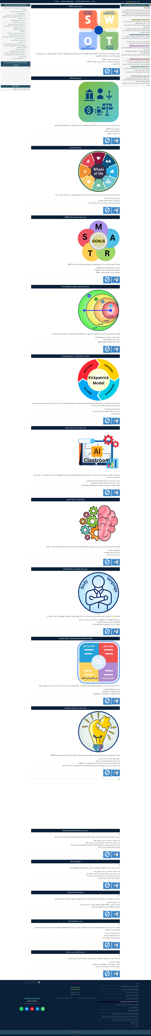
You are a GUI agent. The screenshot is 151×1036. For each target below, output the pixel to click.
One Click (78, 1032)
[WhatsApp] (21, 1009)
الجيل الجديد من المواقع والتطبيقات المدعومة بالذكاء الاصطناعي (60, 998)
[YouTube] (32, 1009)
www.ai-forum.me (76, 994)
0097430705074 (75, 987)
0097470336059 (75, 989)
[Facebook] (27, 1009)
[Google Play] (43, 1009)
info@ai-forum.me (75, 992)
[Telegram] (37, 1009)
